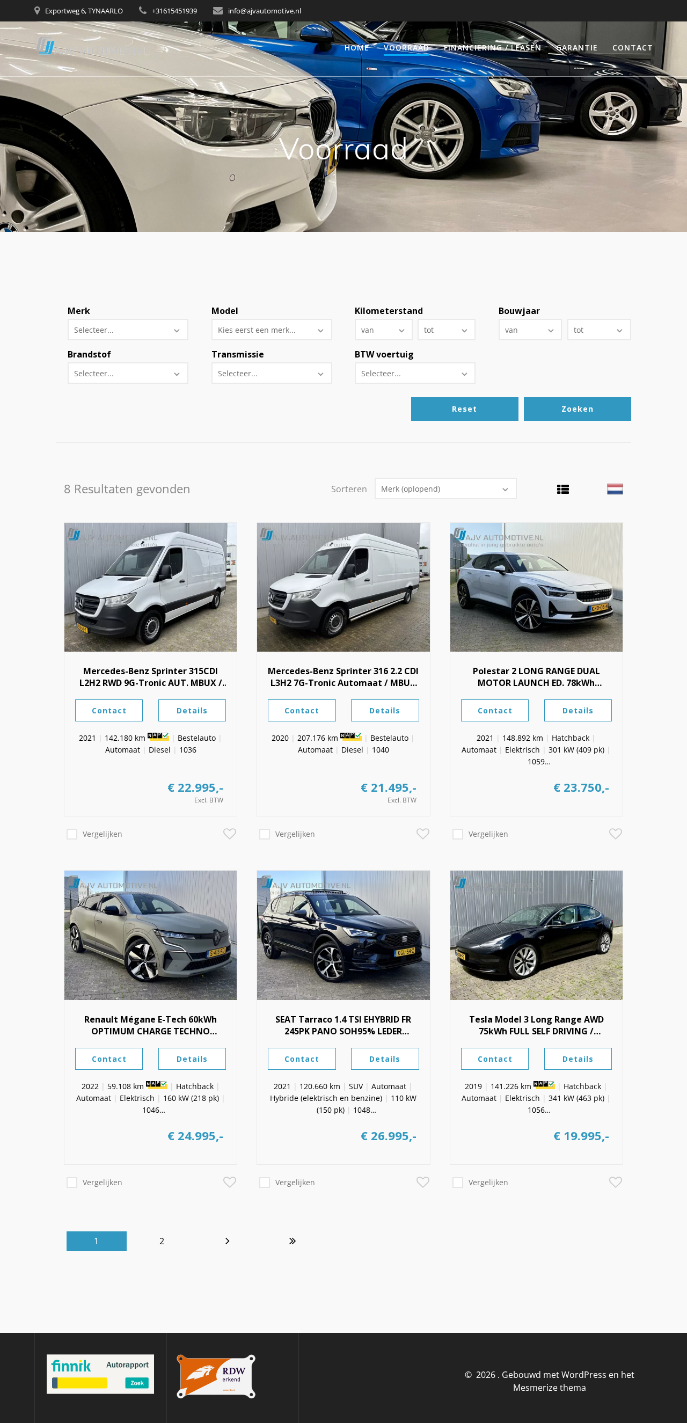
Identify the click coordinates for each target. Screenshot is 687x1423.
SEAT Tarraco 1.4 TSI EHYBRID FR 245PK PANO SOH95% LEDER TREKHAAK (343, 1025)
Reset (464, 409)
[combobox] (128, 329)
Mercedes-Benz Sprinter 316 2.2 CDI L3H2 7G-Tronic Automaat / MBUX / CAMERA (343, 677)
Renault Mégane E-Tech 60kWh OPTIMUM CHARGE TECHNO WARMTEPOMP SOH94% (150, 1025)
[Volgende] (228, 1241)
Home (357, 47)
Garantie (577, 47)
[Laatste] (293, 1241)
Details (192, 710)
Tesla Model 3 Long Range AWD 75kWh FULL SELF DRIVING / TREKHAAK (536, 1025)
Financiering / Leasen (493, 47)
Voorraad (406, 47)
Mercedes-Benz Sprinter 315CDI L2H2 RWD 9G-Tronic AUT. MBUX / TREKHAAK (150, 677)
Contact (632, 47)
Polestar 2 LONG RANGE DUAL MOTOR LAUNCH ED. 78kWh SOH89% (536, 677)
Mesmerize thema (549, 1387)
